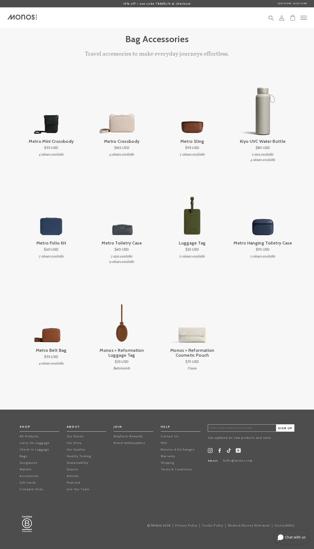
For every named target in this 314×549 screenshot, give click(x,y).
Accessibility (284, 526)
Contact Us (169, 436)
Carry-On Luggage (34, 443)
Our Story (74, 443)
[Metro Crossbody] (122, 107)
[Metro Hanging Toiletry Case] (263, 209)
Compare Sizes (31, 489)
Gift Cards (28, 482)
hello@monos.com (238, 461)
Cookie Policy (212, 526)
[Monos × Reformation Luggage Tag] (122, 316)
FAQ (164, 443)
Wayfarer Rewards (128, 436)
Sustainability (78, 462)
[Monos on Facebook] (219, 451)
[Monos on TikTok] (228, 452)
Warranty (168, 456)
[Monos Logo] (22, 17)
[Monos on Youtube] (238, 451)
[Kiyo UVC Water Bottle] (263, 107)
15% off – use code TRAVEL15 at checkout (157, 3)
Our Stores (75, 436)
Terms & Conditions (176, 469)
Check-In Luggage (34, 449)
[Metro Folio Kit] (51, 209)
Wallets (25, 469)
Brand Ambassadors (129, 443)
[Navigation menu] (304, 18)
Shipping (167, 462)
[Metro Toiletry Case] (122, 209)
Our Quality (76, 449)
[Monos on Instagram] (210, 451)
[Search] (271, 19)
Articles (73, 476)
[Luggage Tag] (192, 209)
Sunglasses (28, 462)
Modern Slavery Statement (249, 526)
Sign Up (285, 428)
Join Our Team (78, 489)
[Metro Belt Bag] (51, 316)
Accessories (29, 476)
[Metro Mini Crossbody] (51, 107)
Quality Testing (79, 456)
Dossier (72, 469)
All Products (29, 436)
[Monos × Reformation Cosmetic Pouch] (192, 316)
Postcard (73, 482)
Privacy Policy (186, 526)
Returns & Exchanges (178, 449)
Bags (23, 456)
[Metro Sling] (192, 107)
